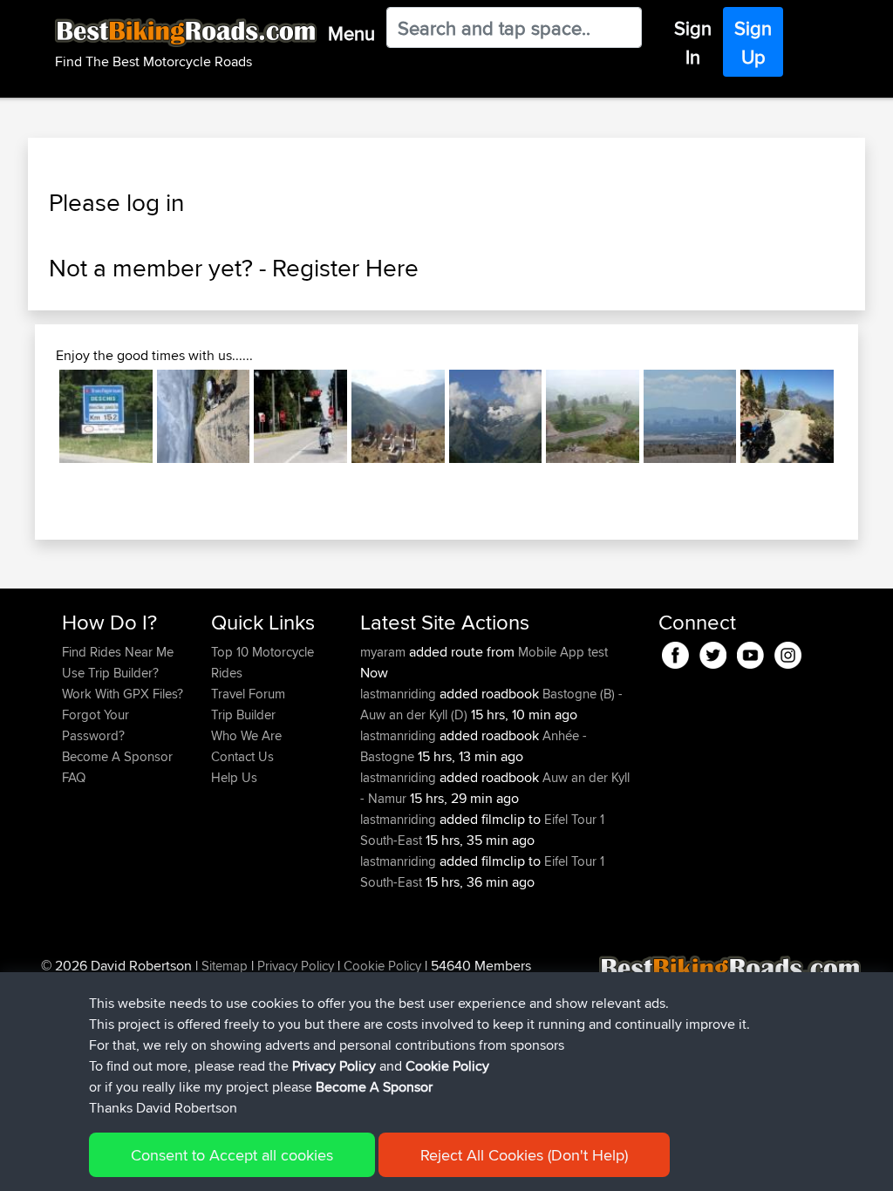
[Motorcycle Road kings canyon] (787, 416)
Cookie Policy (382, 965)
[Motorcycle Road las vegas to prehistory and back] (690, 416)
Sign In (693, 42)
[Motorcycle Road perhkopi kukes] (398, 416)
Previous (33, 416)
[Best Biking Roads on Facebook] (675, 651)
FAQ (73, 777)
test (598, 652)
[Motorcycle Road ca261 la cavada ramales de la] (592, 416)
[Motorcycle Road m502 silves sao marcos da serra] (203, 416)
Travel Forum (248, 693)
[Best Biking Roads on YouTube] (750, 651)
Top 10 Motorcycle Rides (262, 662)
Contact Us (242, 756)
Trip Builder (243, 714)
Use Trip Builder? (110, 673)
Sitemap (224, 965)
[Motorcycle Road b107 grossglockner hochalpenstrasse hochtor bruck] (495, 416)
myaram (384, 652)
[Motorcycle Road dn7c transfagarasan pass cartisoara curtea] (106, 416)
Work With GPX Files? (122, 693)
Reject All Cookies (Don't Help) (524, 1155)
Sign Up (753, 42)
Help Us (234, 777)
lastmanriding (400, 693)
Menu (351, 33)
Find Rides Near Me (118, 652)
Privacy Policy (295, 965)
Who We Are (246, 735)
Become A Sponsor (117, 756)
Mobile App (551, 652)
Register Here (345, 267)
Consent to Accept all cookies (232, 1155)
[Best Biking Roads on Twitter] (713, 651)
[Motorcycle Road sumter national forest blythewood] (300, 416)
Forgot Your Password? (95, 725)
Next (859, 416)
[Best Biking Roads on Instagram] (788, 651)
